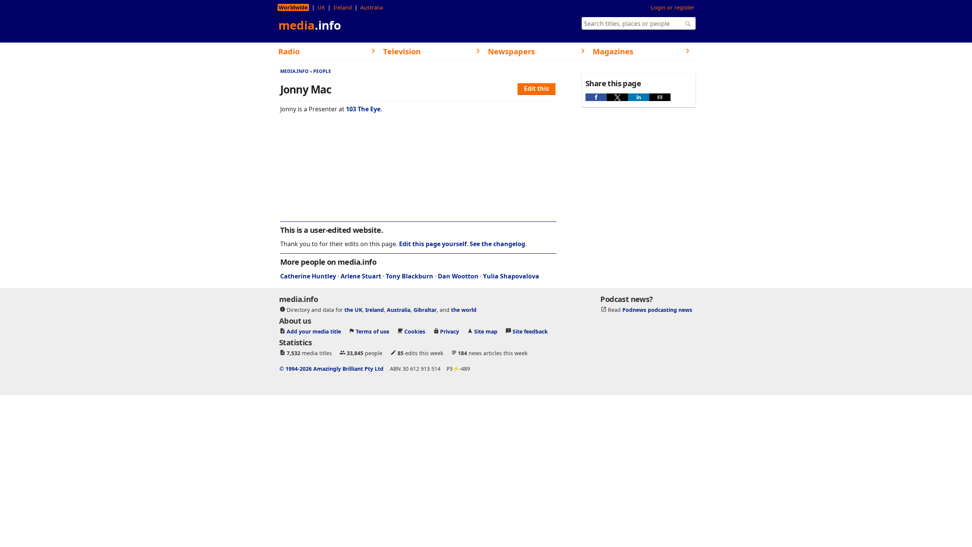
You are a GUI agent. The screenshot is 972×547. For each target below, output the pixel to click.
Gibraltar (425, 309)
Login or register (672, 7)
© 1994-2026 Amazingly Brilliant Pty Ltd (331, 368)
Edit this (536, 88)
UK (321, 7)
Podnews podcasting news (657, 309)
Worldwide (293, 7)
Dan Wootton (458, 276)
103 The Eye (363, 109)
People (322, 71)
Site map (485, 331)
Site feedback (530, 331)
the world (464, 309)
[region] (418, 172)
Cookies (414, 331)
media (309, 25)
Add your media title (314, 331)
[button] (596, 97)
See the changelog (497, 244)
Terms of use (372, 331)
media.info (294, 71)
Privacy (449, 331)
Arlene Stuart (361, 276)
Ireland (342, 7)
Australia (371, 7)
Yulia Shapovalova (511, 276)
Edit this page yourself (433, 244)
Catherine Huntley (308, 276)
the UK (353, 309)
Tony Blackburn (409, 276)
